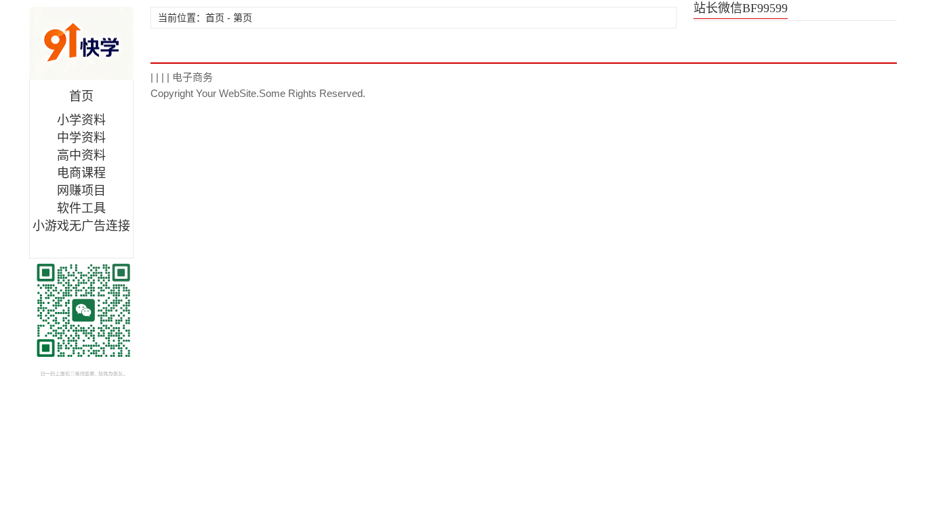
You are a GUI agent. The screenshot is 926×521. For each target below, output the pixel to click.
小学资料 (81, 120)
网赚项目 (81, 190)
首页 (81, 96)
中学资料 (81, 137)
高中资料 (81, 155)
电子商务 (192, 77)
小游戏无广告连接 (81, 226)
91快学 (81, 43)
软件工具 (81, 208)
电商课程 (81, 173)
